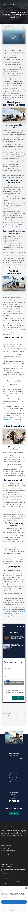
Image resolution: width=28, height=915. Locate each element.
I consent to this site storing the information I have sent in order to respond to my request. (14, 692)
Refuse (14, 906)
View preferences (14, 910)
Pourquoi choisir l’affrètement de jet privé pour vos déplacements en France (17, 646)
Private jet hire (7, 419)
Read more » (14, 640)
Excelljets (15, 95)
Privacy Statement (14, 913)
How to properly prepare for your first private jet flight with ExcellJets (13, 870)
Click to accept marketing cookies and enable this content (14, 683)
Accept (14, 902)
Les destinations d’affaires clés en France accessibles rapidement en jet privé (17, 637)
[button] (26, 888)
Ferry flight (15, 73)
